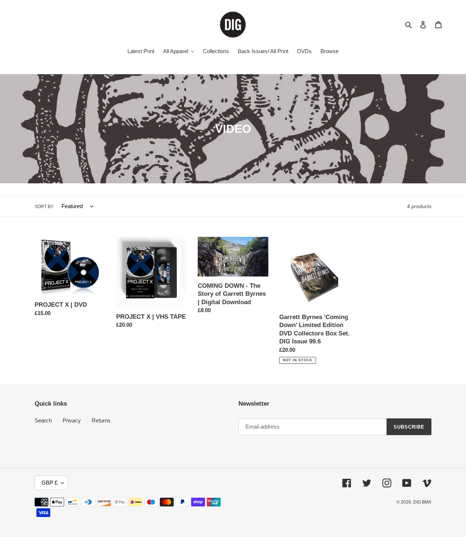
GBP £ (50, 483)
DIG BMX (422, 502)
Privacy (72, 420)
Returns (101, 420)
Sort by (44, 206)
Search (43, 420)
